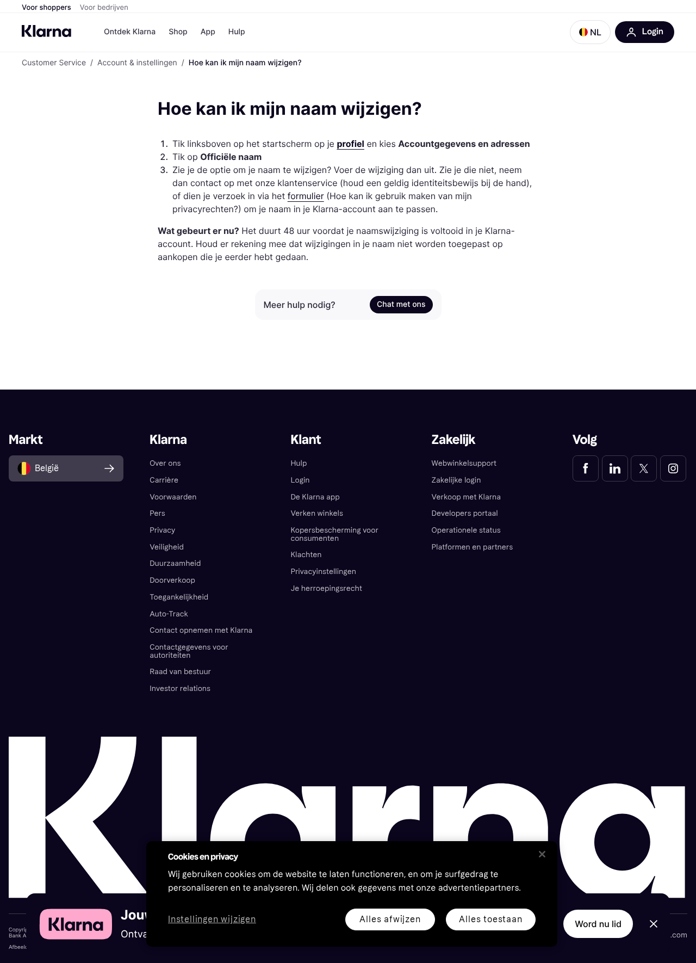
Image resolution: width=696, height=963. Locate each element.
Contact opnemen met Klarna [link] (201, 630)
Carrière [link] (164, 480)
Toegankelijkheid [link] (179, 597)
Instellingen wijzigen (212, 920)
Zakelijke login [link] (456, 480)
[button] (590, 32)
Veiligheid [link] (167, 547)
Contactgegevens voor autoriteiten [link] (189, 651)
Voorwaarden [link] (173, 497)
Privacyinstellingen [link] (323, 571)
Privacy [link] (162, 530)
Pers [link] (157, 513)
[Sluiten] (542, 854)
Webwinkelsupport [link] (464, 463)
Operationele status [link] (466, 530)
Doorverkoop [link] (172, 580)
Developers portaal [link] (465, 513)
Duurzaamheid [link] (175, 563)
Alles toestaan (490, 919)
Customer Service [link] (54, 63)
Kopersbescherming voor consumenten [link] (334, 534)
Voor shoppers (46, 7)
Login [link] (299, 480)
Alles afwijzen (389, 919)
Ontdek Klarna (130, 31)
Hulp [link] (298, 463)
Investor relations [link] (180, 688)
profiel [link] (350, 143)
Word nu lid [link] (598, 923)
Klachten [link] (305, 554)
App (208, 31)
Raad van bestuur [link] (180, 671)
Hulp (236, 31)
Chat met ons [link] (401, 304)
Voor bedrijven (104, 7)
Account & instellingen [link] (137, 63)
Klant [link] (305, 440)
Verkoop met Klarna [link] (466, 497)
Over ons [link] (165, 463)
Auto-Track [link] (169, 614)
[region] (351, 894)
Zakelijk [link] (454, 440)
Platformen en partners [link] (472, 547)
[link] (586, 468)
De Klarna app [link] (314, 497)
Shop (178, 31)
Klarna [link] (168, 440)
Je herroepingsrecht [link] (326, 588)
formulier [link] (306, 195)
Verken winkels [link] (316, 513)
